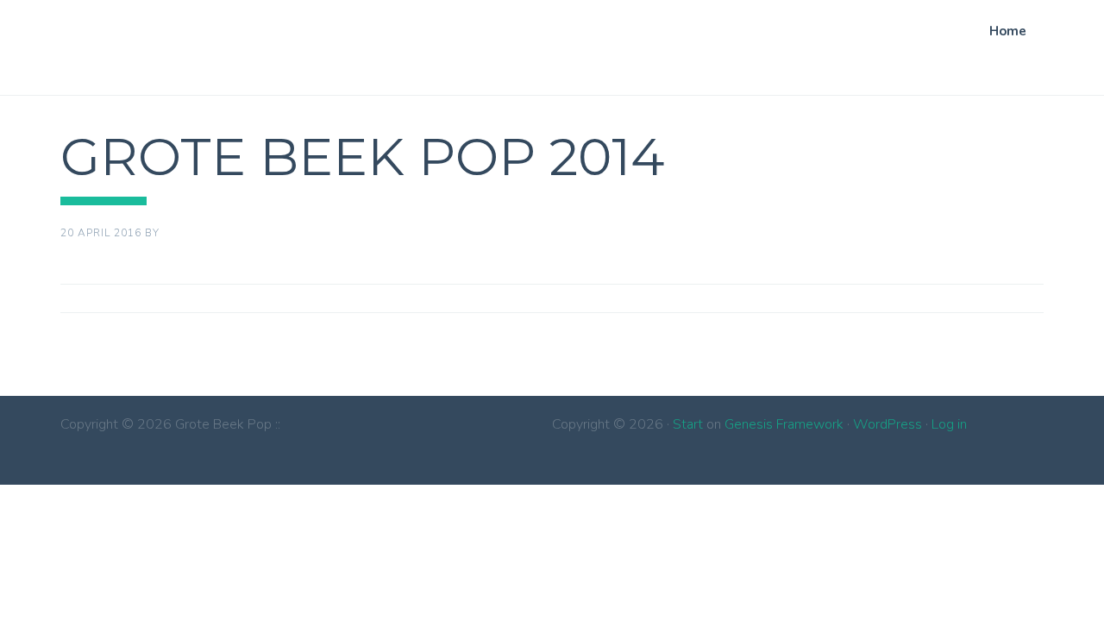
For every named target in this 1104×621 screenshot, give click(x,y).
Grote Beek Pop (109, 44)
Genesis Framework (784, 424)
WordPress (887, 424)
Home (1007, 31)
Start (688, 424)
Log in (949, 424)
